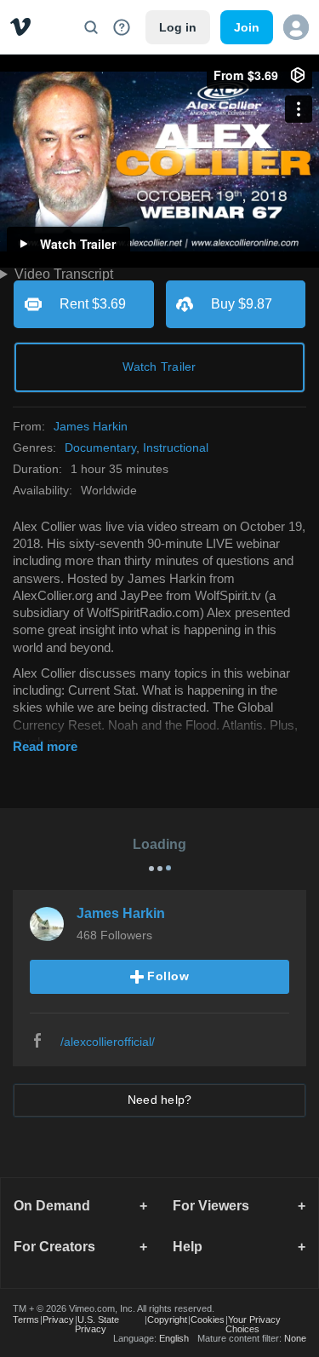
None (295, 1338)
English (174, 1338)
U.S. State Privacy (97, 1324)
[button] (296, 27)
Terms (26, 1319)
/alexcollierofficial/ (107, 1041)
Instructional (175, 447)
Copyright (167, 1319)
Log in (178, 27)
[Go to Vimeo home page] (20, 27)
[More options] (298, 109)
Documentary (100, 447)
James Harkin (91, 426)
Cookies (208, 1319)
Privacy (58, 1319)
